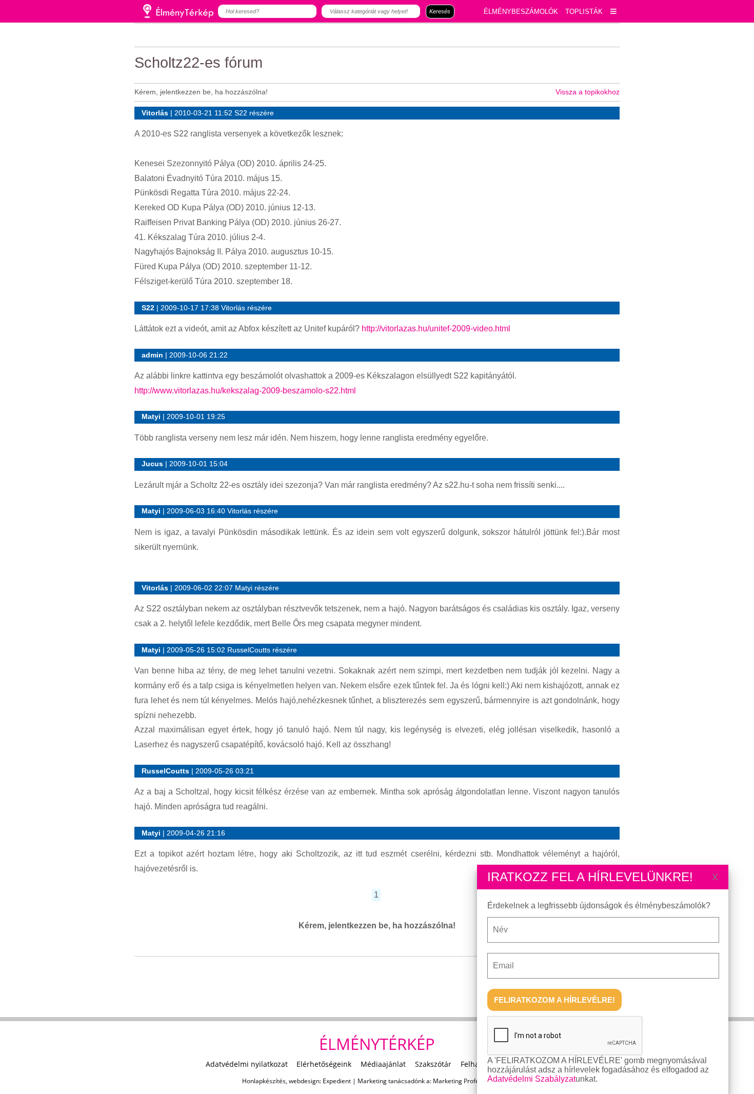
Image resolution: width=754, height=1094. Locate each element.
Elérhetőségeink (323, 1064)
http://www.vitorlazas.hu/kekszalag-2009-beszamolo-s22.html (245, 390)
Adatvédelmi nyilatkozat (247, 1064)
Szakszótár (433, 1064)
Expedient (337, 1081)
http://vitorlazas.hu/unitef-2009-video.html (436, 328)
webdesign (304, 1081)
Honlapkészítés (264, 1081)
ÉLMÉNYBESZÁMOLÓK (521, 11)
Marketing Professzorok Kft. (472, 1081)
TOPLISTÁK (584, 11)
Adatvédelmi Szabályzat (531, 1079)
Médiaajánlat (383, 1064)
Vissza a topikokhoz (587, 92)
